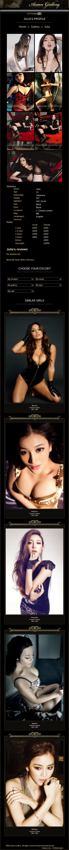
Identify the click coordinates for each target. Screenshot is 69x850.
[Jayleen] (34, 635)
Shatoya (34, 829)
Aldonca (34, 511)
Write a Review (27, 260)
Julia (47, 26)
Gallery (35, 26)
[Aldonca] (34, 423)
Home (22, 26)
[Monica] (34, 317)
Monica (34, 405)
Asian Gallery (15, 846)
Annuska (34, 617)
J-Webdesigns (57, 848)
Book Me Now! (13, 260)
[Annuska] (34, 529)
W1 (37, 213)
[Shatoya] (34, 741)
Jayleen (34, 723)
